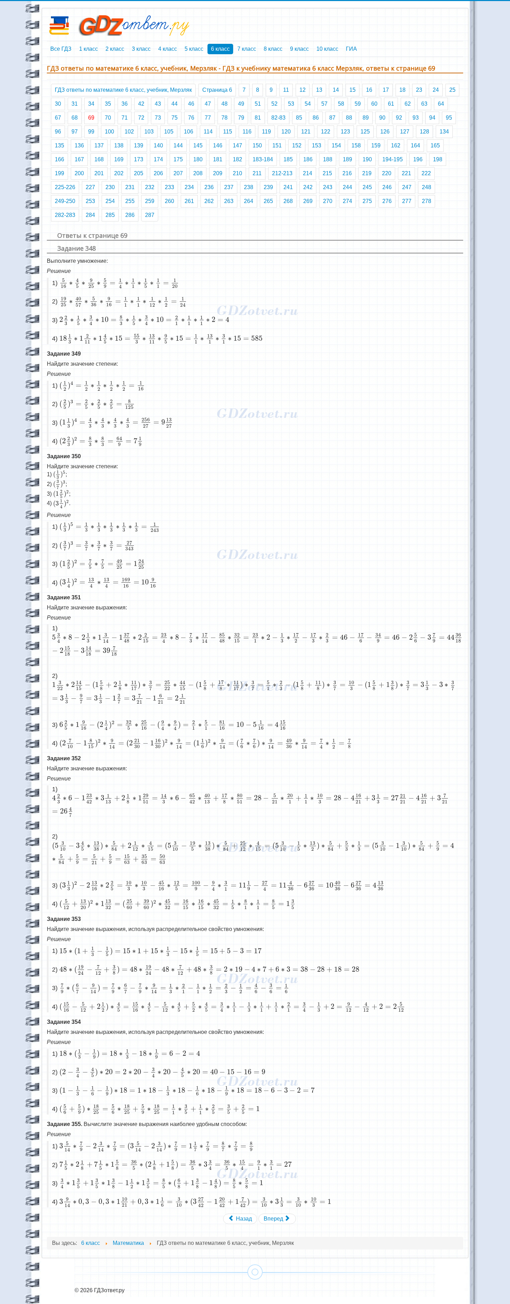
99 (91, 132)
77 (208, 118)
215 (327, 173)
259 (149, 201)
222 (426, 173)
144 (178, 145)
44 (174, 104)
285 (110, 215)
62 (408, 104)
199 (59, 173)
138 (119, 145)
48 (224, 104)
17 (386, 90)
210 (237, 173)
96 (58, 132)
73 (158, 118)
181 (217, 159)
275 (367, 201)
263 (228, 201)
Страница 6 (217, 90)
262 (209, 201)
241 (288, 187)
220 (386, 173)
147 (237, 145)
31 (74, 104)
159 (376, 145)
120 (286, 132)
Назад (243, 1219)
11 (286, 90)
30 (58, 104)
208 (198, 173)
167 (79, 159)
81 (258, 118)
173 (138, 159)
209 (217, 173)
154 (336, 145)
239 (268, 187)
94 (432, 118)
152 (296, 145)
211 (257, 173)
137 (99, 145)
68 (74, 118)
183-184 (263, 159)
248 (426, 187)
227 (90, 187)
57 (324, 104)
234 (189, 187)
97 (74, 132)
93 (416, 118)
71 (124, 118)
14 (336, 90)
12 (302, 90)
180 (198, 159)
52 (274, 104)
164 (415, 145)
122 (325, 132)
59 (358, 104)
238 (248, 187)
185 (288, 159)
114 (208, 132)
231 (130, 187)
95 (449, 118)
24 (436, 90)
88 (349, 118)
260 (169, 201)
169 (119, 159)
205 (138, 173)
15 (352, 90)
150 (257, 145)
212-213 (282, 173)
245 (367, 187)
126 (385, 132)
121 (306, 132)
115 (227, 132)
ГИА (351, 49)
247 (406, 187)
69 (91, 118)
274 (347, 201)
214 (307, 173)
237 (228, 187)
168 (99, 159)
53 (291, 104)
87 (332, 118)
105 (168, 132)
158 (356, 145)
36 (124, 104)
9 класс (299, 49)
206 (158, 173)
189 (347, 159)
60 (374, 104)
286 (130, 215)
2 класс (114, 49)
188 (327, 159)
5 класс (194, 49)
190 (367, 159)
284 (90, 215)
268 (288, 201)
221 (406, 173)
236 (209, 187)
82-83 (278, 118)
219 (367, 173)
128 (424, 132)
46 (191, 104)
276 (387, 201)
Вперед (274, 1219)
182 (237, 159)
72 (141, 118)
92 (399, 118)
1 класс (88, 49)
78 (224, 118)
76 (191, 118)
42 (141, 104)
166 (59, 159)
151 (277, 145)
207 (178, 173)
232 (149, 187)
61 (391, 104)
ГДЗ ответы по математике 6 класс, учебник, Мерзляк (123, 90)
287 (149, 215)
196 (418, 159)
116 (247, 132)
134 (444, 132)
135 (59, 145)
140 (158, 145)
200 (79, 173)
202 (119, 173)
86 (316, 118)
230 (110, 187)
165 (435, 145)
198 (437, 159)
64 (441, 104)
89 (366, 118)
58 (341, 104)
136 (79, 145)
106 (188, 132)
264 (248, 201)
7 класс (246, 49)
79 (241, 118)
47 (208, 104)
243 (327, 187)
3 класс (141, 49)
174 (158, 159)
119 (266, 132)
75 (174, 118)
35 (108, 104)
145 (198, 145)
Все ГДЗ (60, 49)
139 (138, 145)
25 (452, 90)
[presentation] (119, 283)
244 (347, 187)
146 (217, 145)
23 (419, 90)
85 (299, 118)
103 (149, 132)
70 (108, 118)
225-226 (65, 187)
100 (109, 132)
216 (347, 173)
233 (169, 187)
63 (424, 104)
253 (90, 201)
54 (308, 104)
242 (308, 187)
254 (110, 201)
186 (308, 159)
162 (395, 145)
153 (316, 145)
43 (158, 104)
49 (241, 104)
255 (130, 201)
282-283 (65, 215)
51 (258, 104)
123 (345, 132)
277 (406, 201)
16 (369, 90)
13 (319, 90)
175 (178, 159)
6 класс (220, 49)
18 (402, 90)
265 (268, 201)
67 (58, 118)
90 (382, 118)
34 (91, 104)
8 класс (273, 49)
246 (387, 187)
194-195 (392, 159)
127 (404, 132)
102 (129, 132)
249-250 (65, 201)
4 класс (167, 49)
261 (189, 201)
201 (99, 173)
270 (327, 201)
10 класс (327, 49)
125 (365, 132)
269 (308, 201)
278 (426, 201)
